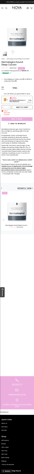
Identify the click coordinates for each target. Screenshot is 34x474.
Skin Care (4, 454)
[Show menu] (2, 8)
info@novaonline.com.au (17, 394)
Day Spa (4, 430)
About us (4, 423)
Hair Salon (4, 427)
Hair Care (4, 451)
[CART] (31, 8)
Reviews (2, 293)
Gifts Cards (5, 447)
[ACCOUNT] (28, 8)
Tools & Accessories (7, 464)
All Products (5, 440)
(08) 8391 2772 (17, 384)
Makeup (3, 461)
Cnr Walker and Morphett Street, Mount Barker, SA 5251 (17, 405)
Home (3, 59)
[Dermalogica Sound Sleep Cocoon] (17, 206)
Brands (3, 444)
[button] (6, 8)
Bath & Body (5, 457)
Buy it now (17, 119)
